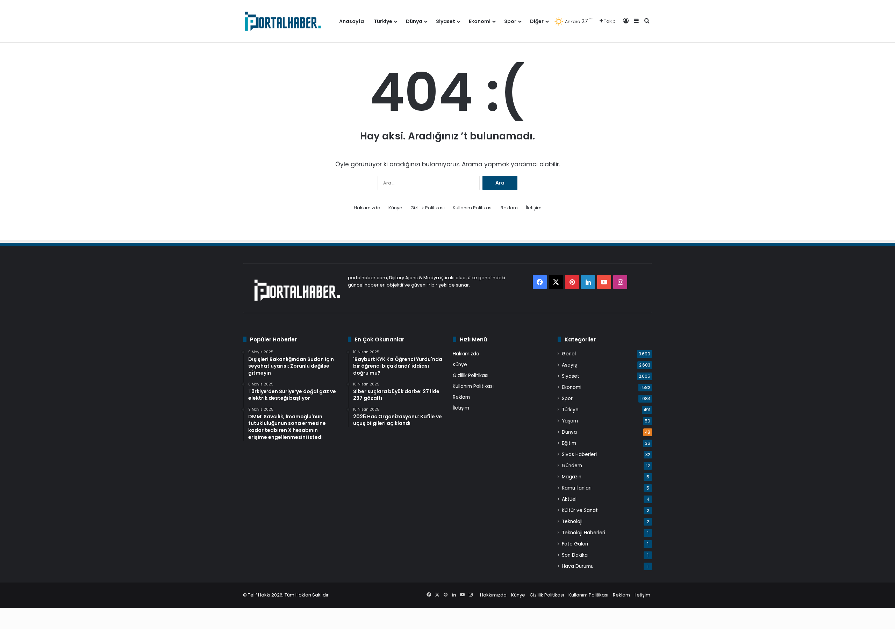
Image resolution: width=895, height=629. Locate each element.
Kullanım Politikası (473, 207)
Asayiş (569, 365)
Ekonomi (480, 21)
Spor (510, 21)
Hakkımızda (367, 207)
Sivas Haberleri (579, 454)
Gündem (572, 465)
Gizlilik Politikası (427, 207)
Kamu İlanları (577, 488)
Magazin (571, 476)
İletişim (534, 207)
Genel (569, 353)
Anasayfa (351, 21)
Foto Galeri (575, 544)
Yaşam (570, 421)
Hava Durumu (578, 566)
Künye (395, 207)
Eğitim (569, 443)
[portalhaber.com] (282, 21)
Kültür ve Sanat (580, 510)
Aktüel (569, 499)
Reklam (509, 207)
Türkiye (383, 21)
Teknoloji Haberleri (583, 532)
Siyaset (445, 21)
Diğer (537, 21)
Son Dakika (575, 555)
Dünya (414, 21)
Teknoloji (572, 521)
